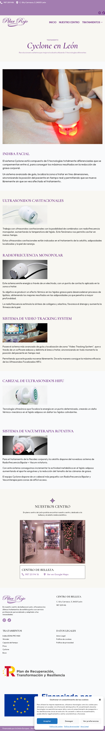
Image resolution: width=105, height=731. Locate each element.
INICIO (52, 22)
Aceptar (47, 721)
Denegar (69, 721)
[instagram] (99, 13)
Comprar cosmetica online (13, 656)
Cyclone (6, 649)
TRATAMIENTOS (91, 22)
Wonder (6, 639)
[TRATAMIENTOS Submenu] (101, 22)
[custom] (103, 13)
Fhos (5, 646)
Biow (5, 653)
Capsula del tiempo (10, 642)
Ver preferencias (91, 721)
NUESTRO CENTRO (69, 22)
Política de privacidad (71, 726)
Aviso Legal (85, 726)
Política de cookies (56, 726)
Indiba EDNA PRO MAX (11, 636)
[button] (100, 699)
